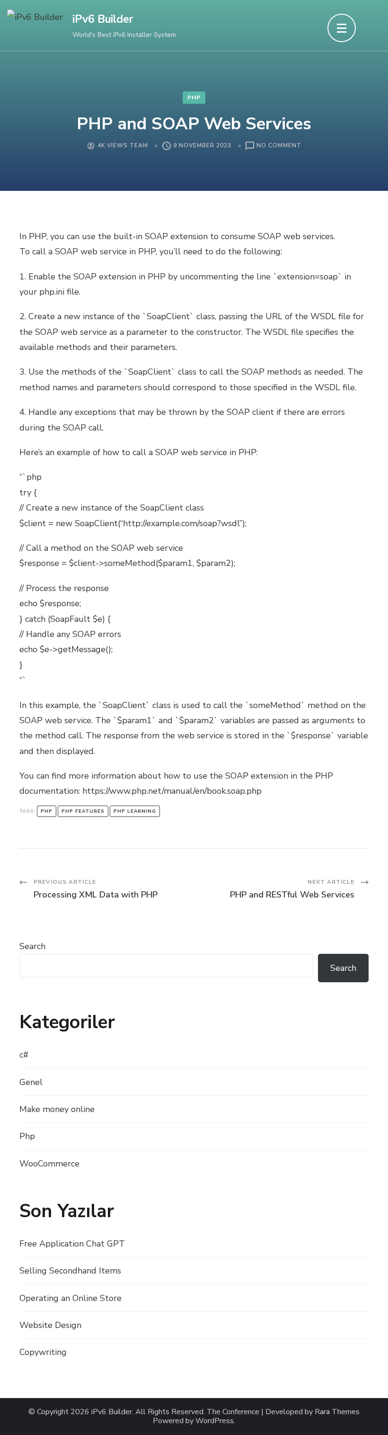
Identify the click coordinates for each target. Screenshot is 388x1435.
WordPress (214, 1421)
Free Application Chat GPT (72, 1243)
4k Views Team (122, 145)
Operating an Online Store (70, 1298)
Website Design (50, 1325)
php (47, 811)
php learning (135, 811)
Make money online (57, 1109)
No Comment (278, 146)
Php (194, 97)
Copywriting (43, 1352)
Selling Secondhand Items (70, 1270)
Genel (31, 1082)
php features (83, 811)
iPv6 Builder (102, 19)
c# (23, 1054)
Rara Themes (337, 1412)
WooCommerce (49, 1163)
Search (32, 946)
